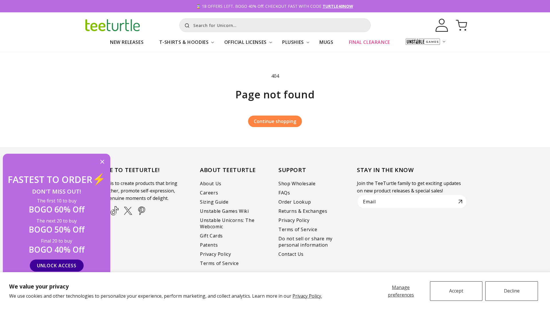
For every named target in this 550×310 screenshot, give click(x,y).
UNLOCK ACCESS (56, 265)
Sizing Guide (214, 202)
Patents (209, 245)
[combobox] (275, 25)
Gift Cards (211, 236)
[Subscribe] (460, 201)
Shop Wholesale (296, 183)
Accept (456, 291)
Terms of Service (219, 263)
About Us (210, 183)
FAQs (284, 193)
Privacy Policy (215, 254)
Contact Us (291, 254)
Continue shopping (275, 121)
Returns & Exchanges (302, 211)
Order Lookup (294, 202)
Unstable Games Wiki (224, 211)
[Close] (102, 162)
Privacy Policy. (307, 296)
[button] (183, 45)
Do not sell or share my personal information (305, 241)
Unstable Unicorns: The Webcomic (227, 223)
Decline (512, 291)
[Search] (185, 24)
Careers (209, 193)
